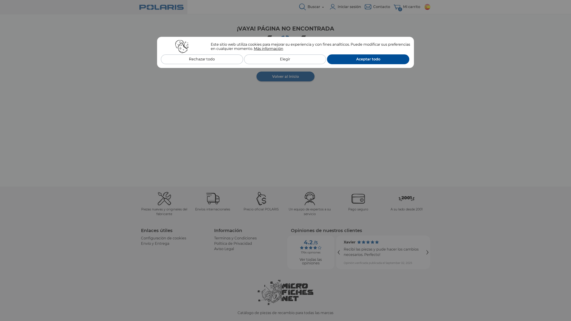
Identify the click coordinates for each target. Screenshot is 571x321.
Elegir (285, 59)
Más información (268, 49)
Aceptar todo (368, 59)
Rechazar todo (202, 59)
